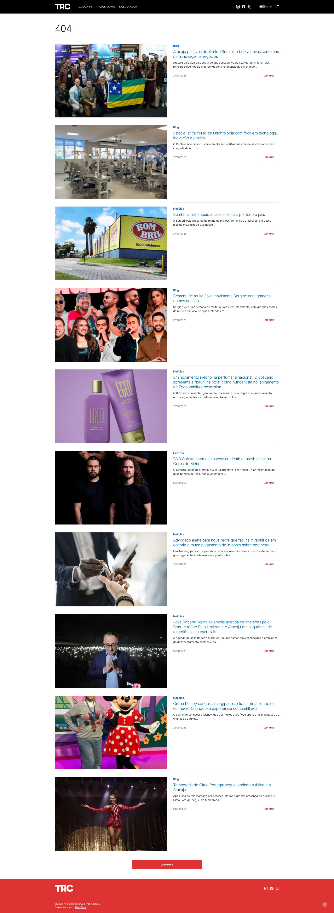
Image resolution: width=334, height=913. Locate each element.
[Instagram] (238, 7)
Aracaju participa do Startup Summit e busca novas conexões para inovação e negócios (226, 54)
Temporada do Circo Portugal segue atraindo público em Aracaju (222, 787)
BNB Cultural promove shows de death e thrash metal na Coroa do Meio (222, 461)
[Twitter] (249, 7)
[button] (265, 7)
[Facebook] (243, 7)
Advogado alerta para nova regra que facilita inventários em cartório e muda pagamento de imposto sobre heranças (224, 542)
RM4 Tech (80, 907)
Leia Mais (269, 75)
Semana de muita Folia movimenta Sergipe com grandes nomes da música (222, 298)
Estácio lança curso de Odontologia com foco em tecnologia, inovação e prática (225, 135)
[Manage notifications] (325, 904)
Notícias (178, 208)
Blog (176, 45)
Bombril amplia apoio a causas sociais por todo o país (219, 214)
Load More (167, 864)
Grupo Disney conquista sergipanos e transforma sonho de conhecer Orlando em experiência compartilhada (224, 706)
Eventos (178, 453)
